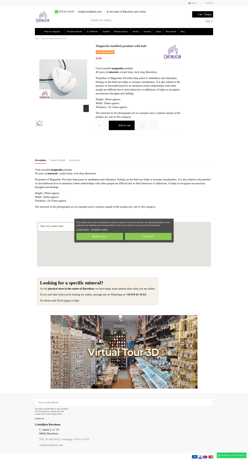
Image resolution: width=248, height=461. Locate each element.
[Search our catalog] (151, 20)
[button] (54, 31)
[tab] (74, 160)
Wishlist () (209, 3)
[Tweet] (102, 139)
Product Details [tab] (57, 160)
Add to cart (124, 125)
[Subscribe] (209, 402)
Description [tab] (40, 160)
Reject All (99, 236)
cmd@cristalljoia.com (51, 444)
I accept (148, 236)
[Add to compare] (157, 125)
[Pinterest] (107, 139)
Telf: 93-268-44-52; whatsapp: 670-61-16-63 (64, 439)
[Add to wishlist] (143, 125)
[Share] (97, 139)
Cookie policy (82, 229)
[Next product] (212, 38)
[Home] (38, 31)
